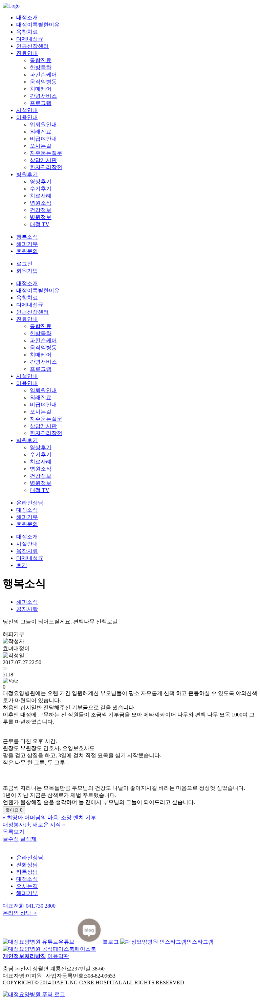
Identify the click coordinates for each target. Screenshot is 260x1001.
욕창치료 (27, 32)
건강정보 (40, 210)
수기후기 (40, 189)
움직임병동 (43, 82)
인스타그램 (200, 942)
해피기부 (27, 244)
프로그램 (40, 103)
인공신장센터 (32, 46)
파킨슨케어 (43, 74)
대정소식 (27, 510)
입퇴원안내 (43, 124)
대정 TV (39, 224)
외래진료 (40, 131)
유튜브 (67, 942)
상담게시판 (43, 160)
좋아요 (13, 810)
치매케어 (40, 89)
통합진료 (40, 60)
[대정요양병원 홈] (34, 994)
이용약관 (58, 956)
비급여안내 (43, 139)
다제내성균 (29, 39)
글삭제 (28, 839)
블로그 (111, 942)
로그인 (24, 264)
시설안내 (27, 110)
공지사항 (27, 609)
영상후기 (40, 181)
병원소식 (40, 203)
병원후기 (27, 174)
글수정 (11, 839)
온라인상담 (29, 503)
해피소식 (27, 602)
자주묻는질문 (46, 153)
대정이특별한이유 (38, 25)
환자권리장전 (46, 167)
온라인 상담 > (20, 913)
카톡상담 (27, 872)
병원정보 (40, 217)
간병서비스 (43, 96)
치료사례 (40, 196)
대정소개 (27, 17)
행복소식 (27, 237)
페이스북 (85, 949)
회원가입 (27, 271)
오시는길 (40, 146)
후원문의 (27, 251)
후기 (21, 565)
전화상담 (27, 865)
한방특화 (40, 67)
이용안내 (27, 117)
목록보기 (13, 832)
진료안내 (27, 53)
